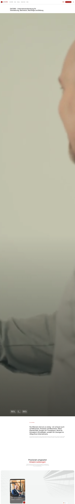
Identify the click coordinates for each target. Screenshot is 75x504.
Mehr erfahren (32, 493)
